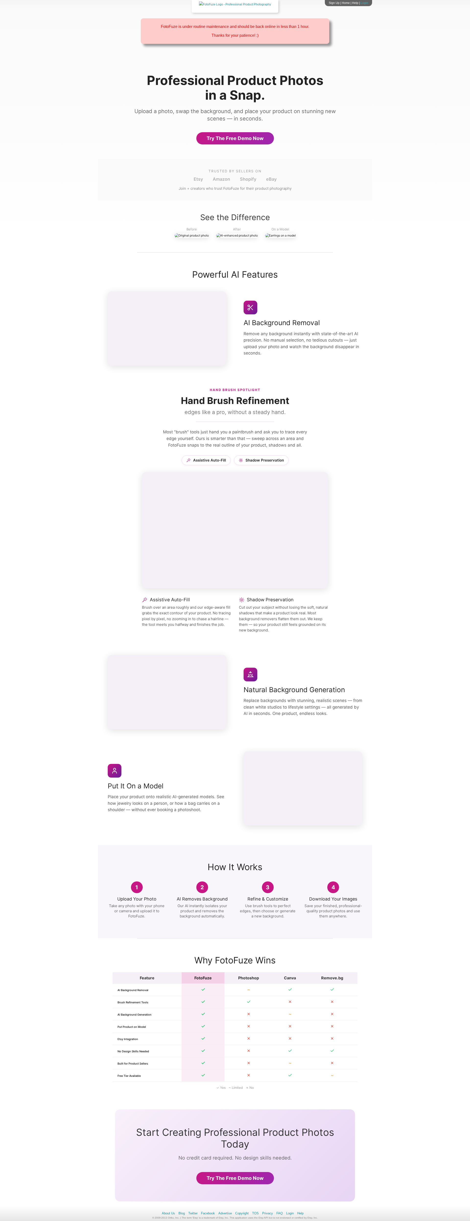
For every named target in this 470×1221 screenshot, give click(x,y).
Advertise (225, 1213)
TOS (255, 1213)
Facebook (208, 1213)
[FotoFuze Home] (235, 4)
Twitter (193, 1213)
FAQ (279, 1213)
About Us (168, 1213)
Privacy (267, 1213)
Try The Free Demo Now (235, 138)
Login (364, 3)
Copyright (242, 1213)
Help (355, 3)
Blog (181, 1213)
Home (346, 3)
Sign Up (334, 3)
